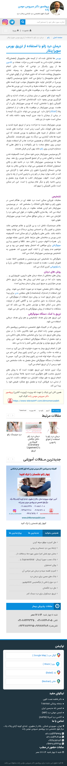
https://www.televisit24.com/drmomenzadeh (36, 401)
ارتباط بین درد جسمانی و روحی (43, 548)
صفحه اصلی (57, 37)
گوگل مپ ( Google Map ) (44, 655)
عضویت (25, 30)
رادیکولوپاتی (55, 267)
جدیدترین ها (33, 533)
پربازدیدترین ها (15, 533)
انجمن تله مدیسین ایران (52, 708)
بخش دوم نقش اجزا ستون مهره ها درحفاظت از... (35, 554)
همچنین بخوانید (51, 533)
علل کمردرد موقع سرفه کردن (44, 542)
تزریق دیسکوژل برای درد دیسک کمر (41, 593)
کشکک (53, 111)
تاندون (9, 62)
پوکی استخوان (50, 565)
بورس (58, 58)
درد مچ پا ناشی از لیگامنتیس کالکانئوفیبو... (38, 582)
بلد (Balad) (51, 673)
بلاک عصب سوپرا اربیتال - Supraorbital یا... (37, 559)
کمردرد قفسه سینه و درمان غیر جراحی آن (39, 571)
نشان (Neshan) (51, 681)
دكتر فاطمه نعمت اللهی (52, 699)
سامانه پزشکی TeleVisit (51, 703)
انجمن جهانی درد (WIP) (52, 712)
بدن (16, 293)
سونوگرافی (56, 245)
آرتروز (48, 410)
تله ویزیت (32, 410)
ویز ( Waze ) (49, 664)
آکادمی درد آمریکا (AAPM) (50, 717)
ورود (14, 30)
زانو (48, 37)
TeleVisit (22, 410)
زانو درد (41, 410)
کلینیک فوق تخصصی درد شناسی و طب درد (33, 9)
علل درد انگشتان (49, 588)
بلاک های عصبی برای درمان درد (43, 576)
